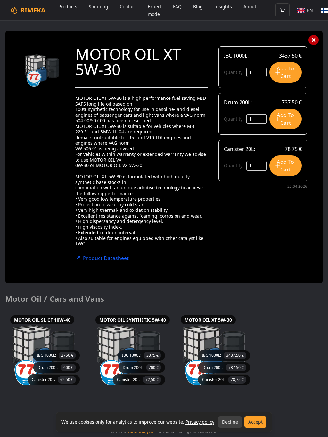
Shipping (98, 7)
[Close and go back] (313, 40)
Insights (223, 7)
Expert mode (154, 10)
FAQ (177, 7)
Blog (198, 7)
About (249, 7)
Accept (255, 422)
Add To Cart (285, 72)
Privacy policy (199, 422)
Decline (230, 422)
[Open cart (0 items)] (282, 10)
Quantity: (234, 72)
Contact (128, 7)
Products (67, 7)
